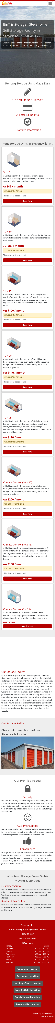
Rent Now (27, 201)
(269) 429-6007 (28, 934)
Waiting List (27, 626)
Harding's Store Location (27, 983)
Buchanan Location (27, 976)
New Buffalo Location (27, 990)
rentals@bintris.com (27, 938)
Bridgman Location (27, 969)
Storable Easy (47, 1013)
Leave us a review (47, 1016)
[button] (5, 753)
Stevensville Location (27, 1004)
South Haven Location (27, 997)
